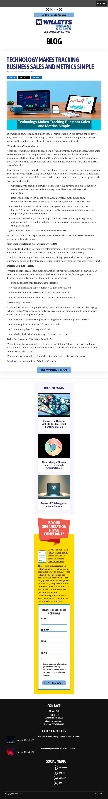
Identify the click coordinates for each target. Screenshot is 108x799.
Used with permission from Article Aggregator (32, 361)
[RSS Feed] (60, 9)
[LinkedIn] (56, 9)
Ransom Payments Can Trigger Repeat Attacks (59, 748)
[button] (101, 3)
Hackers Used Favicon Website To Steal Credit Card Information (54, 424)
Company (45, 630)
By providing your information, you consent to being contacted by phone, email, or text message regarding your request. (55, 669)
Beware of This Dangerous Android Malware (54, 505)
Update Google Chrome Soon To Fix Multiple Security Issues (54, 465)
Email (44, 641)
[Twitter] (52, 9)
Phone (44, 653)
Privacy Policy (99, 794)
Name (44, 618)
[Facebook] (47, 9)
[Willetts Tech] (54, 25)
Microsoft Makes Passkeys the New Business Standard (59, 736)
